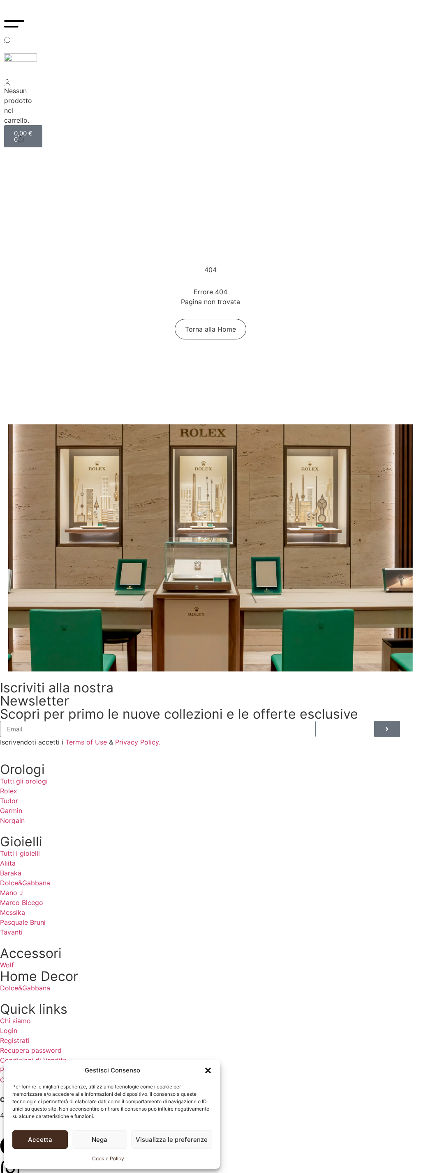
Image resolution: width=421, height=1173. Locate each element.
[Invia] (387, 729)
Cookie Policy (108, 1158)
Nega (99, 1139)
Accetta (40, 1139)
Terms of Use (86, 742)
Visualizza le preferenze (172, 1139)
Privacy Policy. (137, 742)
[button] (208, 1070)
